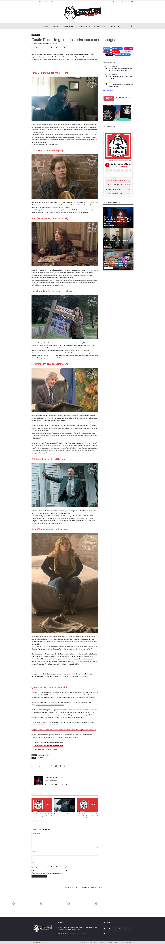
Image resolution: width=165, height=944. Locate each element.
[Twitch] (125, 1)
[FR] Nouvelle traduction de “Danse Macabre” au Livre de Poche (120, 70)
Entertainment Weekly (43, 755)
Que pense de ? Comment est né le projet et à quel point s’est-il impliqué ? (64, 730)
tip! (109, 98)
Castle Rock (40, 757)
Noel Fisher (35, 656)
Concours (102, 942)
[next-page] (36, 821)
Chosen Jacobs (76, 656)
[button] (131, 26)
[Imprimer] (60, 48)
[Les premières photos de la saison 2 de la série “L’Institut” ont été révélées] (118, 238)
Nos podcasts (116, 26)
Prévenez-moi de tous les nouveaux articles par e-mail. (48, 873)
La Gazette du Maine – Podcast (39, 1)
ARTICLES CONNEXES (37, 794)
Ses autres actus (84, 26)
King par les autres (100, 26)
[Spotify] (122, 1)
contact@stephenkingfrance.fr (77, 933)
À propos (51, 1)
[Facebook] (116, 1)
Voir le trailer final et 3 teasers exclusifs (46, 749)
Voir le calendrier (108, 90)
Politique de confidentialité (126, 942)
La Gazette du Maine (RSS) (85, 942)
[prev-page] (33, 821)
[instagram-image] (13, 903)
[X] (128, 1)
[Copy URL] (64, 48)
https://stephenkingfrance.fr (51, 780)
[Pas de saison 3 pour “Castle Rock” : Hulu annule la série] (64, 805)
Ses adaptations (68, 26)
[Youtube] (132, 1)
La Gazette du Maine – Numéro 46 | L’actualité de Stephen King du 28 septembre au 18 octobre (87, 816)
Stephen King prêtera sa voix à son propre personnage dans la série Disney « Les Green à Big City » (117, 264)
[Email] (56, 48)
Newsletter (109, 942)
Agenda (96, 942)
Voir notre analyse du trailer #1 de (48, 742)
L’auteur (45, 26)
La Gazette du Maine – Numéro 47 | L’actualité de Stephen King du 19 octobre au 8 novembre (42, 816)
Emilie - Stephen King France (41, 43)
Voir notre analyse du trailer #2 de (48, 746)
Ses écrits (55, 26)
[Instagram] (119, 1)
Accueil (34, 32)
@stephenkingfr (95, 887)
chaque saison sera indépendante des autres (50, 705)
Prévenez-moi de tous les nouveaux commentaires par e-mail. (50, 871)
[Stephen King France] (82, 13)
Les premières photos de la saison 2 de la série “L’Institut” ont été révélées (117, 242)
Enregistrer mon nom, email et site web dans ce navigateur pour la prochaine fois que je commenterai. (64, 867)
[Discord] (113, 1)
